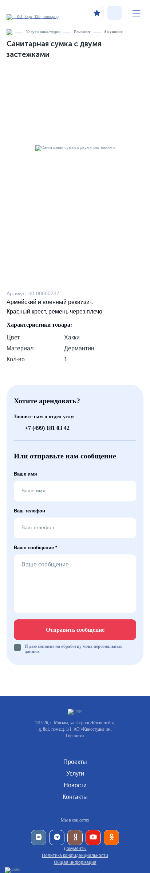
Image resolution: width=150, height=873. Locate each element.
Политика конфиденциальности (75, 855)
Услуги (75, 773)
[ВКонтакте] (38, 837)
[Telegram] (57, 837)
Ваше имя (25, 474)
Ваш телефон (29, 511)
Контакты (75, 797)
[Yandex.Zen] (75, 837)
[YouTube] (93, 837)
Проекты (75, 762)
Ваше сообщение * (35, 547)
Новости (75, 785)
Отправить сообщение (75, 630)
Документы (75, 848)
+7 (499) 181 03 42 (47, 428)
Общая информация (75, 862)
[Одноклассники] (111, 837)
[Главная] (9, 32)
